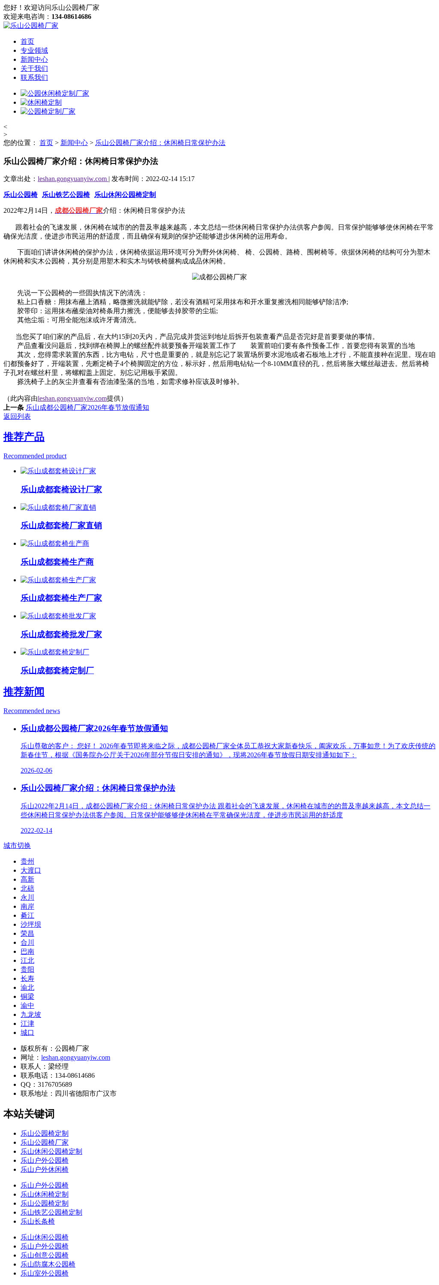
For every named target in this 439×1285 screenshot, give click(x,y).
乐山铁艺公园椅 (66, 194)
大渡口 (31, 870)
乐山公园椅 (20, 194)
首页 (27, 41)
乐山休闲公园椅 (45, 1237)
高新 (27, 879)
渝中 (27, 1005)
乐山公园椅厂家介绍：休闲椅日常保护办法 (160, 142)
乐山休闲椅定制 (45, 1194)
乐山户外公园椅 (45, 1160)
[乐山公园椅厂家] (30, 25)
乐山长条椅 (38, 1221)
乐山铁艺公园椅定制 (51, 1212)
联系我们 (34, 77)
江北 (27, 960)
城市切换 (17, 845)
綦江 (27, 915)
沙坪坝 (31, 924)
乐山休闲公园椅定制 (125, 194)
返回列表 (17, 416)
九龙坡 (31, 1014)
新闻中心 (34, 59)
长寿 (27, 978)
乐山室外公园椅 (45, 1273)
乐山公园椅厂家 (45, 1142)
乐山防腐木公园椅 (48, 1264)
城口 (27, 1032)
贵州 (27, 861)
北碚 (27, 888)
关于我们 (34, 68)
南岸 (27, 906)
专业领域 (34, 50)
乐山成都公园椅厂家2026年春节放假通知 (87, 407)
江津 (27, 1023)
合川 (27, 942)
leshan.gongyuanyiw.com (73, 178)
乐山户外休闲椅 (45, 1169)
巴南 (27, 951)
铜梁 (27, 996)
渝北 (27, 987)
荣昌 (27, 933)
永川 (27, 897)
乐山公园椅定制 (45, 1133)
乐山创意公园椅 (45, 1255)
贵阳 (27, 969)
